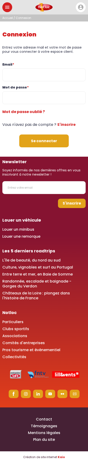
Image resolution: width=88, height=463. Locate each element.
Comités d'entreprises (23, 343)
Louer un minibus (18, 229)
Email (8, 64)
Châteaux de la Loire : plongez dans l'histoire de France (36, 295)
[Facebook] (14, 394)
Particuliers (12, 322)
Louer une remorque (21, 236)
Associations (14, 336)
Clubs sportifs (15, 329)
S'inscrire (66, 124)
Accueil (7, 18)
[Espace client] (81, 7)
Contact (44, 419)
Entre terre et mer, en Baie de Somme (37, 274)
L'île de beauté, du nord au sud (31, 260)
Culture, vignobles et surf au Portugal (37, 267)
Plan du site (44, 439)
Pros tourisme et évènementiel (31, 350)
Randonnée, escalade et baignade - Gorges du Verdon (36, 284)
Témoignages (44, 426)
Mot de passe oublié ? (23, 111)
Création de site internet (44, 457)
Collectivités (14, 357)
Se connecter (44, 141)
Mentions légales (44, 432)
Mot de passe (15, 87)
